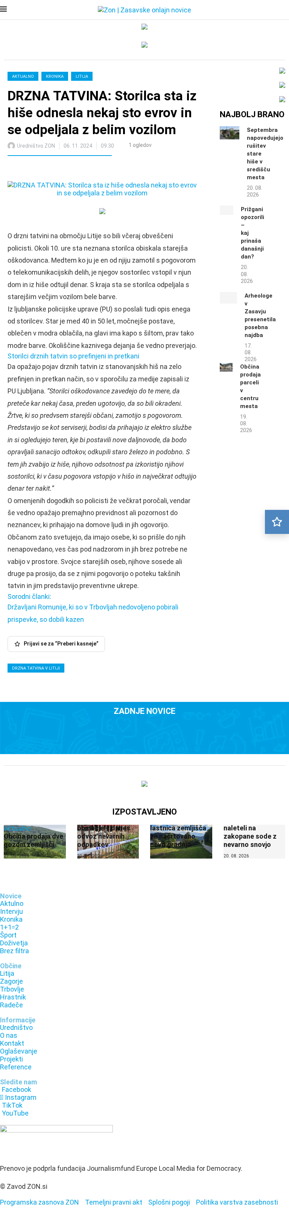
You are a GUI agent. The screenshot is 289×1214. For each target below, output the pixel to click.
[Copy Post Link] (62, 169)
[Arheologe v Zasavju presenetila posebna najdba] (228, 298)
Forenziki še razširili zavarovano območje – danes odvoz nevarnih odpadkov (107, 827)
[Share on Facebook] (46, 169)
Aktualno (23, 76)
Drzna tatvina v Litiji (36, 668)
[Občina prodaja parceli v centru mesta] (226, 367)
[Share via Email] (79, 169)
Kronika (55, 76)
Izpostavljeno (144, 811)
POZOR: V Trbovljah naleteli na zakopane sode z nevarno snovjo (254, 832)
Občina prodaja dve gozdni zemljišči (33, 840)
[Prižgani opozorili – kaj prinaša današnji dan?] (227, 210)
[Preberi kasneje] (277, 522)
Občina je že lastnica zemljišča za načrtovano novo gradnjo (178, 832)
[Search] (285, 10)
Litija (82, 76)
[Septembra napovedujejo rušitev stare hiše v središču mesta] (230, 132)
